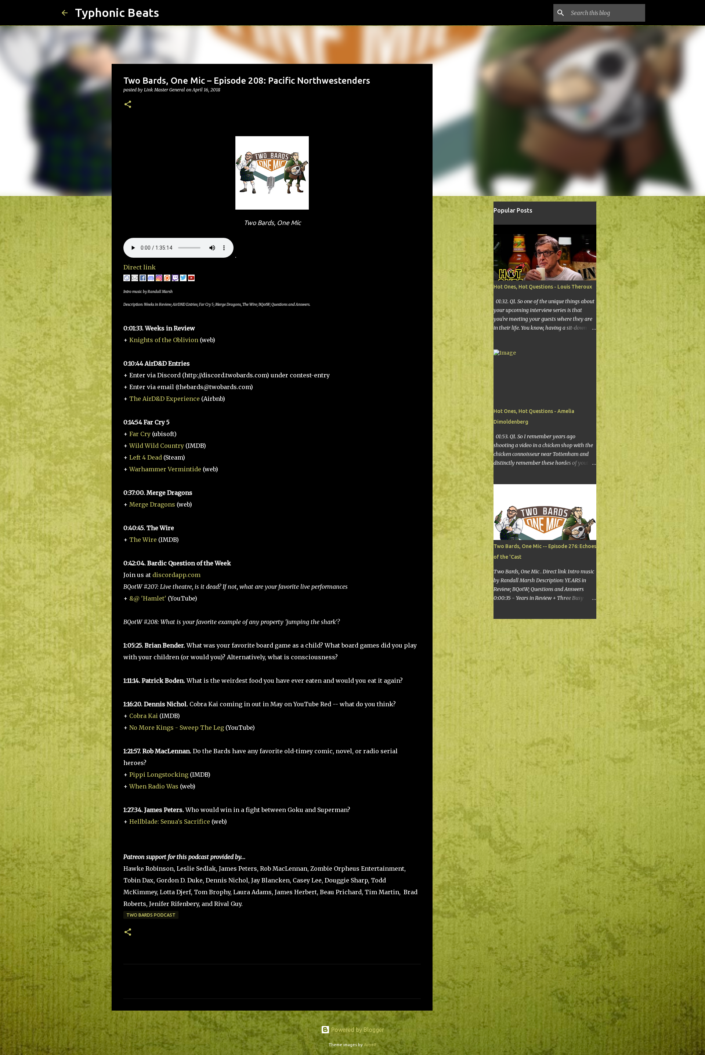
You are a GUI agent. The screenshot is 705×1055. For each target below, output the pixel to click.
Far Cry (140, 434)
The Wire (143, 539)
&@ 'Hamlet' (147, 598)
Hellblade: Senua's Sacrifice (169, 821)
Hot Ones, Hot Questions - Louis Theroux (543, 287)
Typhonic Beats (117, 12)
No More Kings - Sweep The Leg (176, 727)
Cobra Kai (143, 715)
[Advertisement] (470, 317)
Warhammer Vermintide (165, 469)
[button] (127, 105)
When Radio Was (153, 786)
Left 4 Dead (145, 457)
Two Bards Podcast (151, 915)
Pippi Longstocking (158, 774)
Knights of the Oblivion (163, 340)
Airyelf (370, 1045)
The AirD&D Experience (164, 398)
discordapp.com (176, 575)
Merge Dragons (152, 504)
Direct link (139, 267)
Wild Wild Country (156, 445)
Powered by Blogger (357, 1029)
